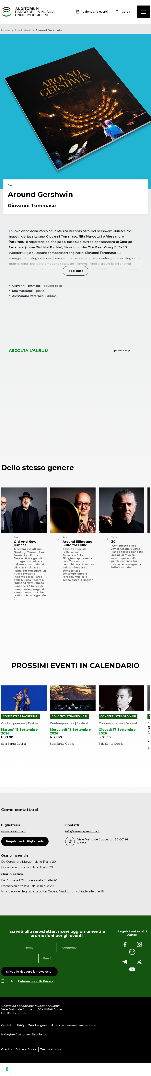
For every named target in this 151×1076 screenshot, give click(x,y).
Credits (6, 1049)
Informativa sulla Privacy (36, 980)
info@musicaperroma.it (82, 831)
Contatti (7, 1025)
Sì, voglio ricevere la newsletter (29, 971)
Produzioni (23, 30)
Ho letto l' (29, 980)
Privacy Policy (26, 1049)
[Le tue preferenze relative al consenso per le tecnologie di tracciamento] (7, 1069)
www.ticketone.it (13, 831)
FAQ (20, 1025)
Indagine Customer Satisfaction (25, 1034)
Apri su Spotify (121, 350)
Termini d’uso (50, 1049)
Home (5, 30)
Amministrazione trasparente (73, 1025)
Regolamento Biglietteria (25, 841)
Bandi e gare (37, 1025)
